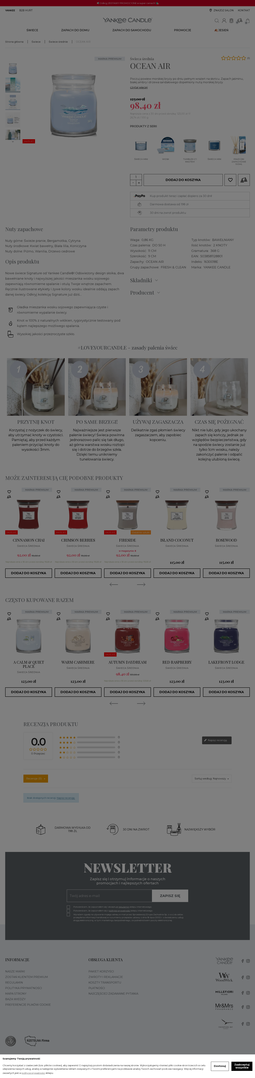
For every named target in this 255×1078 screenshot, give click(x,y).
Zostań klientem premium (26, 977)
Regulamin (14, 982)
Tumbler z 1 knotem (190, 160)
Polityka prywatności (23, 988)
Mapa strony (15, 993)
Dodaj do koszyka (183, 180)
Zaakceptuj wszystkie (241, 1066)
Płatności (96, 988)
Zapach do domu (75, 30)
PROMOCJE (182, 30)
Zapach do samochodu (131, 30)
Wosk (165, 159)
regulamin (124, 906)
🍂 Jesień (221, 30)
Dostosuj (220, 1066)
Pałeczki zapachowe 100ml (239, 161)
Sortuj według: (203, 778)
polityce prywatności (33, 1073)
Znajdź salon (224, 10)
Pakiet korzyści (101, 971)
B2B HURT (25, 10)
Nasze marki (15, 971)
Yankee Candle (217, 267)
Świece (32, 30)
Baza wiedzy (15, 999)
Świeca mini (141, 159)
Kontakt (244, 10)
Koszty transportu (104, 982)
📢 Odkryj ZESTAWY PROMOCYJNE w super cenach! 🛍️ (127, 3)
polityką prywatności (119, 910)
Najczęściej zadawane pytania (113, 993)
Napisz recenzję (217, 740)
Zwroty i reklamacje (105, 977)
